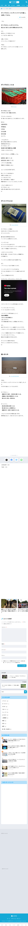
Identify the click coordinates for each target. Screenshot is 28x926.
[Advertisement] (14, 65)
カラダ (2, 5)
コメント (4, 627)
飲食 (6, 5)
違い (7, 467)
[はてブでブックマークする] (16, 460)
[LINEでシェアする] (21, 460)
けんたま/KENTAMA (15, 376)
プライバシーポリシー (16, 918)
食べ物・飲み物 (6, 729)
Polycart (15, 106)
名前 (3, 644)
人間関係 (18, 5)
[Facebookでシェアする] (11, 460)
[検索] (25, 691)
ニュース (5, 712)
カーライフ (5, 703)
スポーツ (5, 709)
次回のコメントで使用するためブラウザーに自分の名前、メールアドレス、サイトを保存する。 (14, 661)
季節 (4, 720)
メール (4, 649)
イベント (23, 5)
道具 (8, 464)
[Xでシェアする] (6, 460)
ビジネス (13, 5)
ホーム (8, 918)
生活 (9, 5)
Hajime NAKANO (14, 225)
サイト (3, 655)
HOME (15, 916)
